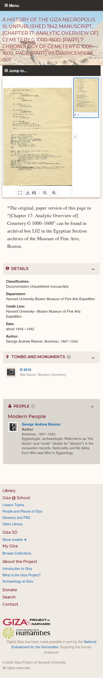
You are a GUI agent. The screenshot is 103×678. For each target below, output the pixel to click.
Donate (9, 590)
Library (9, 490)
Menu (14, 5)
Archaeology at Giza (17, 581)
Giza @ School (16, 498)
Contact (10, 604)
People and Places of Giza (22, 511)
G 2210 (25, 369)
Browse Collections (16, 553)
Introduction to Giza (17, 568)
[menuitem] (51, 539)
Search (9, 597)
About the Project (19, 561)
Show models (12, 539)
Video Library (12, 523)
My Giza (10, 546)
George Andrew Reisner (41, 424)
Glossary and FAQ (16, 517)
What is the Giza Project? (21, 575)
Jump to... (18, 70)
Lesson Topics (13, 504)
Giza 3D (9, 532)
